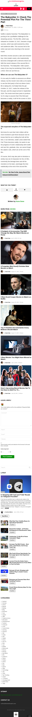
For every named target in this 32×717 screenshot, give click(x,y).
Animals (4, 603)
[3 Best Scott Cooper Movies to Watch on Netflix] (16, 284)
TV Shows (5, 678)
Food (3, 626)
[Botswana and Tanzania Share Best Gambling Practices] (4, 581)
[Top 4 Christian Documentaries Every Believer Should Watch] (16, 315)
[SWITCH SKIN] (21, 8)
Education (5, 619)
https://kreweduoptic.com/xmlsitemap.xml (11, 695)
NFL (3, 655)
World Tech (5, 681)
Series (4, 661)
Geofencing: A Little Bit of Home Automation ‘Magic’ (18, 537)
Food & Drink (5, 628)
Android (4, 601)
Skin (3, 665)
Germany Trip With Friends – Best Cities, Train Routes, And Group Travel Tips (19, 545)
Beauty (4, 606)
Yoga (3, 683)
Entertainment (6, 621)
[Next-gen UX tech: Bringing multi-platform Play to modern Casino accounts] (4, 571)
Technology (5, 670)
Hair (3, 636)
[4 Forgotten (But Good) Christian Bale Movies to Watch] (16, 252)
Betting (4, 608)
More (7, 508)
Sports (4, 666)
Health (4, 638)
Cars (3, 613)
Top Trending (5, 675)
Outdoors (4, 656)
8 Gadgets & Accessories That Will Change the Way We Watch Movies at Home (15, 233)
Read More (5, 516)
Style (3, 668)
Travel (4, 676)
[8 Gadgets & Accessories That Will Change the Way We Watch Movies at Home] (16, 220)
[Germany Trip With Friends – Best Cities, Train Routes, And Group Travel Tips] (4, 545)
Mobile (4, 646)
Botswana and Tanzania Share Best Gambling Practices (19, 580)
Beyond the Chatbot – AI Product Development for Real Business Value (20, 529)
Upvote (7, 190)
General (4, 631)
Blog (2, 492)
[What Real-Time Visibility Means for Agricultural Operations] (4, 522)
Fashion (4, 623)
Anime (4, 604)
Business (4, 611)
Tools (3, 673)
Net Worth (5, 653)
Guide (3, 635)
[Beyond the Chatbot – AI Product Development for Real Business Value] (4, 530)
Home (3, 640)
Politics (4, 660)
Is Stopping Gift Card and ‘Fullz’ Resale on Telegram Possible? (15, 495)
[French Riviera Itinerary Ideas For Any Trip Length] (4, 588)
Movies (13, 209)
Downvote (24, 190)
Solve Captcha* (5, 449)
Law (3, 645)
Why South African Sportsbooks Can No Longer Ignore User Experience (19, 554)
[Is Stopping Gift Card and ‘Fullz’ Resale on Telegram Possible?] (16, 484)
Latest (16, 5)
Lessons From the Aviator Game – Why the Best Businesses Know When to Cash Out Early (20, 562)
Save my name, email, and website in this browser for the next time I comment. (15, 445)
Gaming (4, 629)
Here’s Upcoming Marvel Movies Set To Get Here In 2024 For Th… (15, 389)
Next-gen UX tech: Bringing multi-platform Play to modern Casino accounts (19, 572)
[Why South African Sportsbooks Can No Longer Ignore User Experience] (4, 555)
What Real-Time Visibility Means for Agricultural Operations (19, 521)
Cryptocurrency (6, 618)
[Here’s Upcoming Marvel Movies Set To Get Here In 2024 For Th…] (16, 375)
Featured (4, 624)
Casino (4, 614)
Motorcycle (5, 648)
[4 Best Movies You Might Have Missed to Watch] (16, 345)
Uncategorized (6, 680)
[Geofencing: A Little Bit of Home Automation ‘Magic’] (4, 538)
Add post (29, 8)
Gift (3, 633)
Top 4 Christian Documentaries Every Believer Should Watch (15, 328)
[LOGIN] (24, 8)
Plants (4, 658)
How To (4, 641)
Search (29, 468)
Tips (3, 671)
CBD (3, 616)
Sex (3, 663)
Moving (4, 651)
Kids (3, 643)
